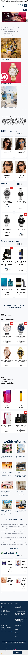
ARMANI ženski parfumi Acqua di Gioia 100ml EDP (7, 263)
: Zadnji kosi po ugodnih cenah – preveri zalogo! (21, 614)
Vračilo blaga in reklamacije (5, 611)
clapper (16, 636)
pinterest (16, 632)
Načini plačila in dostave (5, 610)
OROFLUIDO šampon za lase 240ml (21, 404)
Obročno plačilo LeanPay (5, 612)
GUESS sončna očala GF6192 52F (21, 151)
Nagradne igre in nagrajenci (5, 614)
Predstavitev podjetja (18, 606)
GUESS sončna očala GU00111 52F (7, 174)
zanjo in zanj (20, 616)
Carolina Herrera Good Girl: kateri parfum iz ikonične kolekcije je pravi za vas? (6, 474)
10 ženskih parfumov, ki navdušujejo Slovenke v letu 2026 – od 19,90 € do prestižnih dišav (7, 493)
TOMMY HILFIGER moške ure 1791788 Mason (7, 203)
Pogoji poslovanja (18, 607)
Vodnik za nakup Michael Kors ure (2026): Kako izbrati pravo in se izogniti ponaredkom (6, 512)
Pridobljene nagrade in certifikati (20, 608)
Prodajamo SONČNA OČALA (19, 621)
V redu (17, 652)
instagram (16, 629)
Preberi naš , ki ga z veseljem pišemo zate (6, 629)
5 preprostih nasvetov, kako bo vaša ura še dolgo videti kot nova (7, 456)
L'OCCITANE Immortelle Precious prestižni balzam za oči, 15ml (10, 565)
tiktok (16, 630)
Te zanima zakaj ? (6, 627)
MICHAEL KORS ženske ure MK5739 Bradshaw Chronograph (21, 362)
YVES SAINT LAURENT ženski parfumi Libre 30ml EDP (21, 289)
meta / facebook (17, 628)
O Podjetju (22, 642)
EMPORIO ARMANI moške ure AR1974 (21, 202)
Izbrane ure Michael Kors (6, 83)
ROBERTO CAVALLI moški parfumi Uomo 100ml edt (21, 426)
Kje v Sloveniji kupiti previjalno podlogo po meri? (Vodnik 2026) (19, 493)
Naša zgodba (13, 548)
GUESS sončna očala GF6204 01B (21, 174)
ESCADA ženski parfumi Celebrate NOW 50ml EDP (24, 582)
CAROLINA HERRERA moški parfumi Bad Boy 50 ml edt (7, 289)
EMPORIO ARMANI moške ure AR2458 (21, 226)
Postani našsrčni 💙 (6, 631)
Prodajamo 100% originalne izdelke (7, 608)
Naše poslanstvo (14, 519)
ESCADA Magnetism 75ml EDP (7, 404)
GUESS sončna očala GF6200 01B (7, 151)
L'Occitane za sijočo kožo (6, 59)
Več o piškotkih (24, 652)
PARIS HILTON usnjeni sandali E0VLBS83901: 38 (24, 565)
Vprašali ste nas (3, 606)
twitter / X (16, 635)
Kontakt (2, 607)
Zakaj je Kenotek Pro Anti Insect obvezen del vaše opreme (20, 512)
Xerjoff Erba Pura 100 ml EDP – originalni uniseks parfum (21, 263)
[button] (26, 131)
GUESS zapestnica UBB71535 (10, 580)
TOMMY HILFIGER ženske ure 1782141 (21, 337)
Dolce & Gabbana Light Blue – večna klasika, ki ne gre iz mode (21, 456)
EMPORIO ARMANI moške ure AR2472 (7, 226)
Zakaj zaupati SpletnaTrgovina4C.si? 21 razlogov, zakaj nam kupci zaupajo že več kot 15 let (20, 474)
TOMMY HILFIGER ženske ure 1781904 (7, 337)
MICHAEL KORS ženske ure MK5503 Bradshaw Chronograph (7, 362)
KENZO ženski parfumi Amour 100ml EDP (7, 426)
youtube (16, 633)
